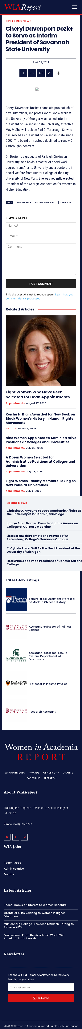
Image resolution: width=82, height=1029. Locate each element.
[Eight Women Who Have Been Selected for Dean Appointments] (41, 350)
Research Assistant (42, 712)
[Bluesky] (7, 837)
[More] (59, 73)
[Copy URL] (49, 73)
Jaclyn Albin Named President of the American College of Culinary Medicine (42, 525)
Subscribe (43, 997)
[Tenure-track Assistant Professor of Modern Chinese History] (16, 599)
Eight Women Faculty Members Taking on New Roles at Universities (41, 483)
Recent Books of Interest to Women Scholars (35, 905)
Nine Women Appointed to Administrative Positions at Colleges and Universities (41, 440)
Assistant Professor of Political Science (50, 628)
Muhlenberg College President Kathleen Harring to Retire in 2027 (39, 925)
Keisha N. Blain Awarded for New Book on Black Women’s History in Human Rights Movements (40, 418)
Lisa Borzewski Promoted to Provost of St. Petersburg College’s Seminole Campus (38, 537)
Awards (11, 428)
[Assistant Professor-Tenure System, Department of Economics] (16, 655)
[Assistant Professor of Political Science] (16, 627)
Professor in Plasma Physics (48, 684)
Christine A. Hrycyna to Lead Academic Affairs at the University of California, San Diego (44, 512)
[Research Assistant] (16, 710)
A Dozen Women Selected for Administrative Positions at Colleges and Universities (40, 461)
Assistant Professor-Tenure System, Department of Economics (48, 656)
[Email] (41, 73)
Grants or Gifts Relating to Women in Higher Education (34, 914)
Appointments (15, 403)
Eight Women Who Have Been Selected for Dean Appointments (38, 394)
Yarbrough (65, 203)
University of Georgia (45, 203)
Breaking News (19, 21)
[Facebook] (23, 73)
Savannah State (23, 203)
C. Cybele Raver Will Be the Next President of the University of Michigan (43, 550)
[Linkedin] (32, 73)
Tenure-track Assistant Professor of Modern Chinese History (52, 600)
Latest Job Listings (22, 580)
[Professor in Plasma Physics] (16, 683)
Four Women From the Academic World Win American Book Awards (34, 936)
